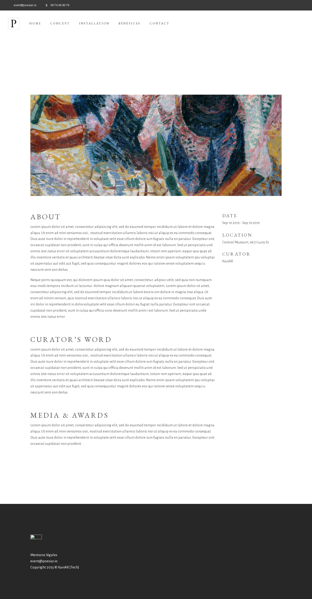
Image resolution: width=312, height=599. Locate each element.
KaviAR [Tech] (68, 567)
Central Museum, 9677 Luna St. (245, 242)
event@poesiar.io (44, 561)
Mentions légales (43, 555)
